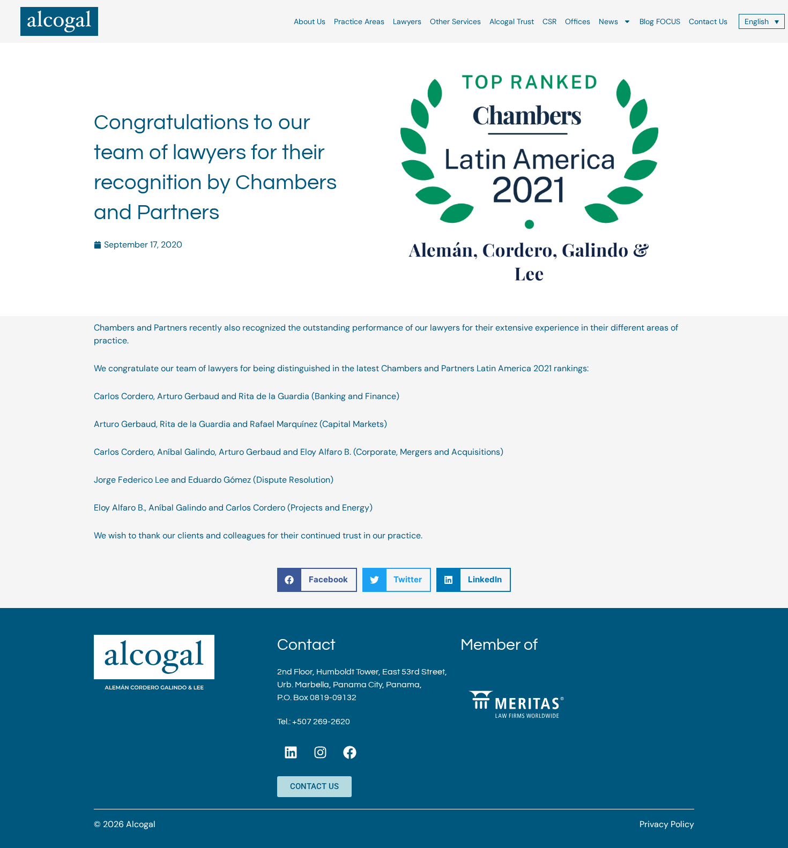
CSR (549, 21)
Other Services (455, 21)
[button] (317, 580)
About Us (309, 21)
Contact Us (708, 21)
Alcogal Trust (511, 21)
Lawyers (407, 21)
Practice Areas (359, 21)
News (608, 21)
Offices (577, 21)
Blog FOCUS (660, 21)
